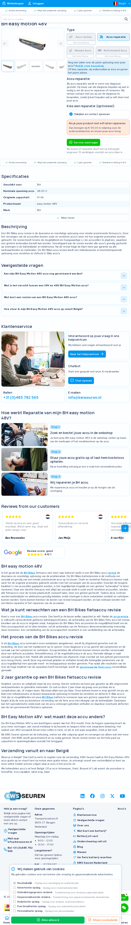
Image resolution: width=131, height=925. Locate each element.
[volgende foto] (60, 43)
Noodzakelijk (48, 883)
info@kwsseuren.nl (84, 397)
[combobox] (120, 3)
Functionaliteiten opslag (51, 906)
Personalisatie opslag (46, 911)
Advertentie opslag (47, 887)
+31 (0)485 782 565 (21, 397)
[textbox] (120, 3)
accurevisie (120, 616)
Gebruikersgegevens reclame (60, 892)
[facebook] (92, 795)
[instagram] (102, 795)
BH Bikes (29, 572)
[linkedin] (82, 795)
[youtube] (122, 795)
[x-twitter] (112, 795)
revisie (112, 572)
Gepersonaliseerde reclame (63, 897)
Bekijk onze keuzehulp (89, 65)
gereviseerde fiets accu (95, 667)
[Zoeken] (126, 19)
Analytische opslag (51, 901)
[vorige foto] (4, 43)
